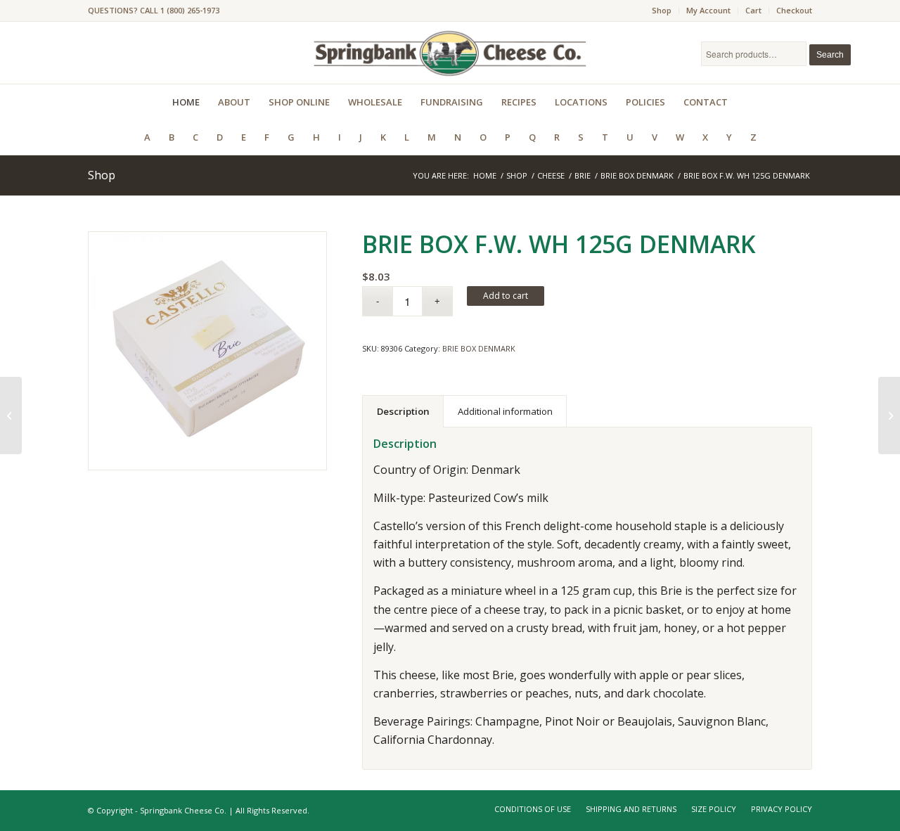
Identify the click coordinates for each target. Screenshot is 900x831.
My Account (708, 10)
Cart (753, 10)
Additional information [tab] (505, 411)
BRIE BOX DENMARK (478, 348)
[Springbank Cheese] (207, 350)
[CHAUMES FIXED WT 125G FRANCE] (889, 415)
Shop (661, 10)
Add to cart (505, 296)
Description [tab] (403, 411)
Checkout (794, 10)
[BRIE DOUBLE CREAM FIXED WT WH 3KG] (11, 415)
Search (830, 55)
